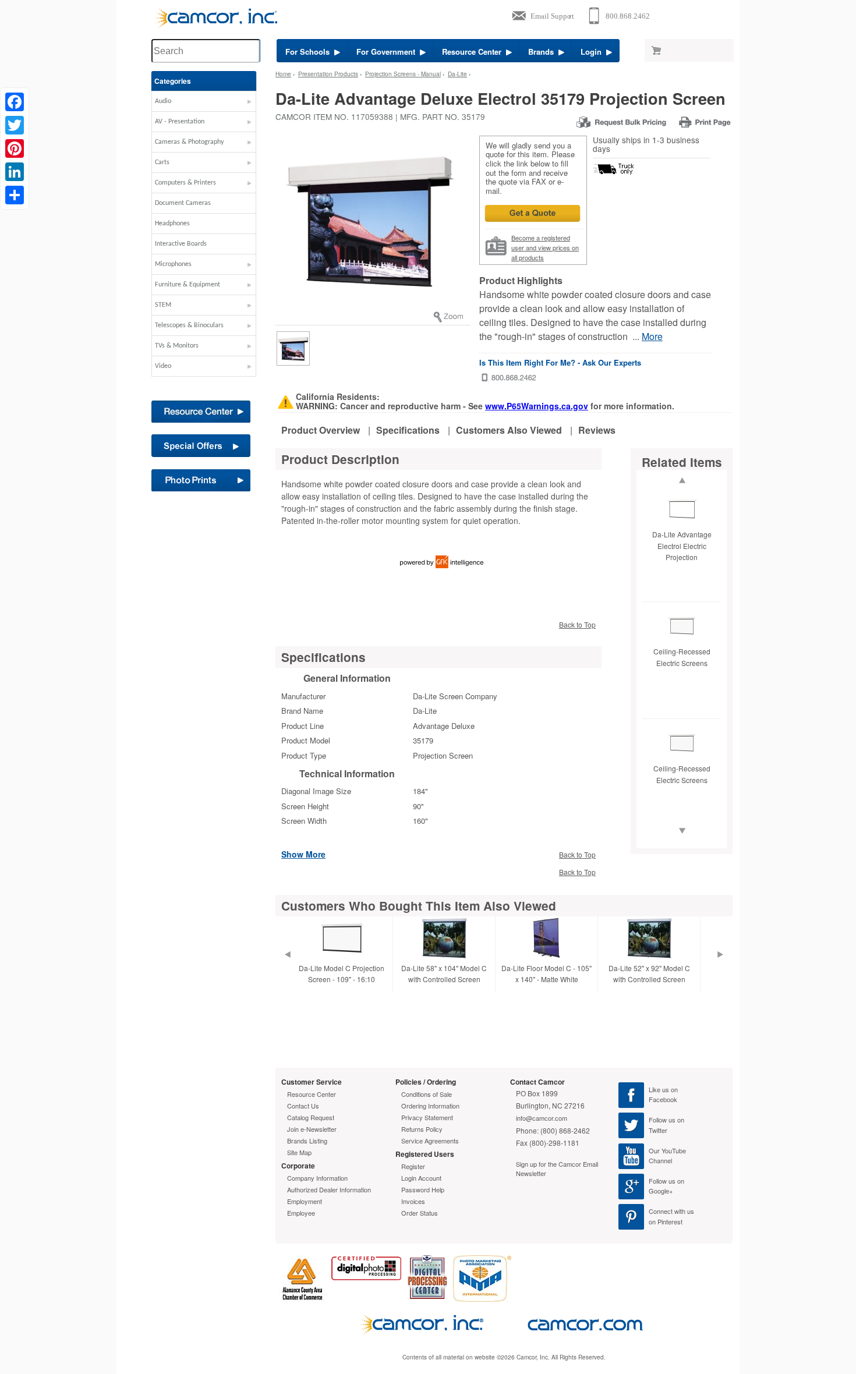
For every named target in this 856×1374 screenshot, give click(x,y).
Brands (543, 51)
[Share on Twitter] (14, 125)
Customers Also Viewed (509, 430)
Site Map (299, 1152)
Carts (162, 162)
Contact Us (303, 1105)
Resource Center (474, 51)
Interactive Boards (181, 243)
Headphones (172, 223)
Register (413, 1166)
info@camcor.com (541, 1117)
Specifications (408, 430)
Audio (163, 101)
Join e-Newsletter (312, 1129)
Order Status (419, 1212)
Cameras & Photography (189, 142)
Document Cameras (183, 203)
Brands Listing (307, 1140)
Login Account (421, 1177)
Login (593, 51)
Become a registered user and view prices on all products (545, 247)
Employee (301, 1212)
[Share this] (14, 195)
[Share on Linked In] (14, 171)
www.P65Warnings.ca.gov (536, 406)
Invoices (413, 1201)
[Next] (720, 968)
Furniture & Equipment (187, 284)
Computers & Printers (185, 182)
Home (283, 74)
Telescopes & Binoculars (189, 325)
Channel (660, 1160)
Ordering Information (430, 1105)
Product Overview (320, 430)
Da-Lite (457, 74)
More (652, 336)
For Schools (309, 51)
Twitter (658, 1130)
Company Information (317, 1177)
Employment (304, 1201)
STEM (163, 305)
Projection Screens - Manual (403, 74)
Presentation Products (328, 74)
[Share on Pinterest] (14, 148)
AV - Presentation (179, 121)
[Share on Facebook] (14, 102)
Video (163, 366)
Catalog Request (310, 1117)
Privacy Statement (427, 1117)
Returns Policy (422, 1129)
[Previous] (287, 968)
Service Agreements (430, 1140)
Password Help (422, 1189)
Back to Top (577, 624)
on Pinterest (665, 1221)
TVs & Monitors (177, 345)
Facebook (663, 1099)
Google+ (661, 1190)
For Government (388, 51)
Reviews (597, 430)
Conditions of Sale (426, 1094)
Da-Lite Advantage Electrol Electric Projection (682, 545)
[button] (204, 104)
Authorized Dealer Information (329, 1189)
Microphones (173, 264)
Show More (303, 853)
